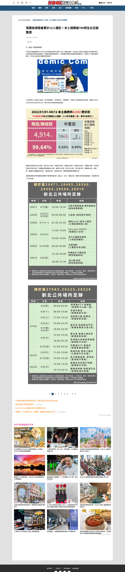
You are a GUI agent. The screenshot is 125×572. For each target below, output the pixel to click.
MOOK (109, 3)
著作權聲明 (67, 568)
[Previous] (50, 394)
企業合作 (58, 568)
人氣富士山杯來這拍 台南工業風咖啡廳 (26, 531)
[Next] (75, 394)
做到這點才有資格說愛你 (24, 404)
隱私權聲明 (75, 568)
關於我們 (49, 568)
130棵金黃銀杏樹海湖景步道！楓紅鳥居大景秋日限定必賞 (36, 401)
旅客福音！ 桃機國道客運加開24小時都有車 (61, 531)
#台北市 (29, 42)
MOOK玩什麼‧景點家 (24, 20)
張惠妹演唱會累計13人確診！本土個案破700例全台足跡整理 (50, 20)
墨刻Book (102, 3)
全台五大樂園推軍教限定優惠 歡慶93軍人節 (94, 477)
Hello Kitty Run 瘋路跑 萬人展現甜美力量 (30, 408)
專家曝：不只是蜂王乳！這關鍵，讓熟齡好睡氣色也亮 (35, 412)
